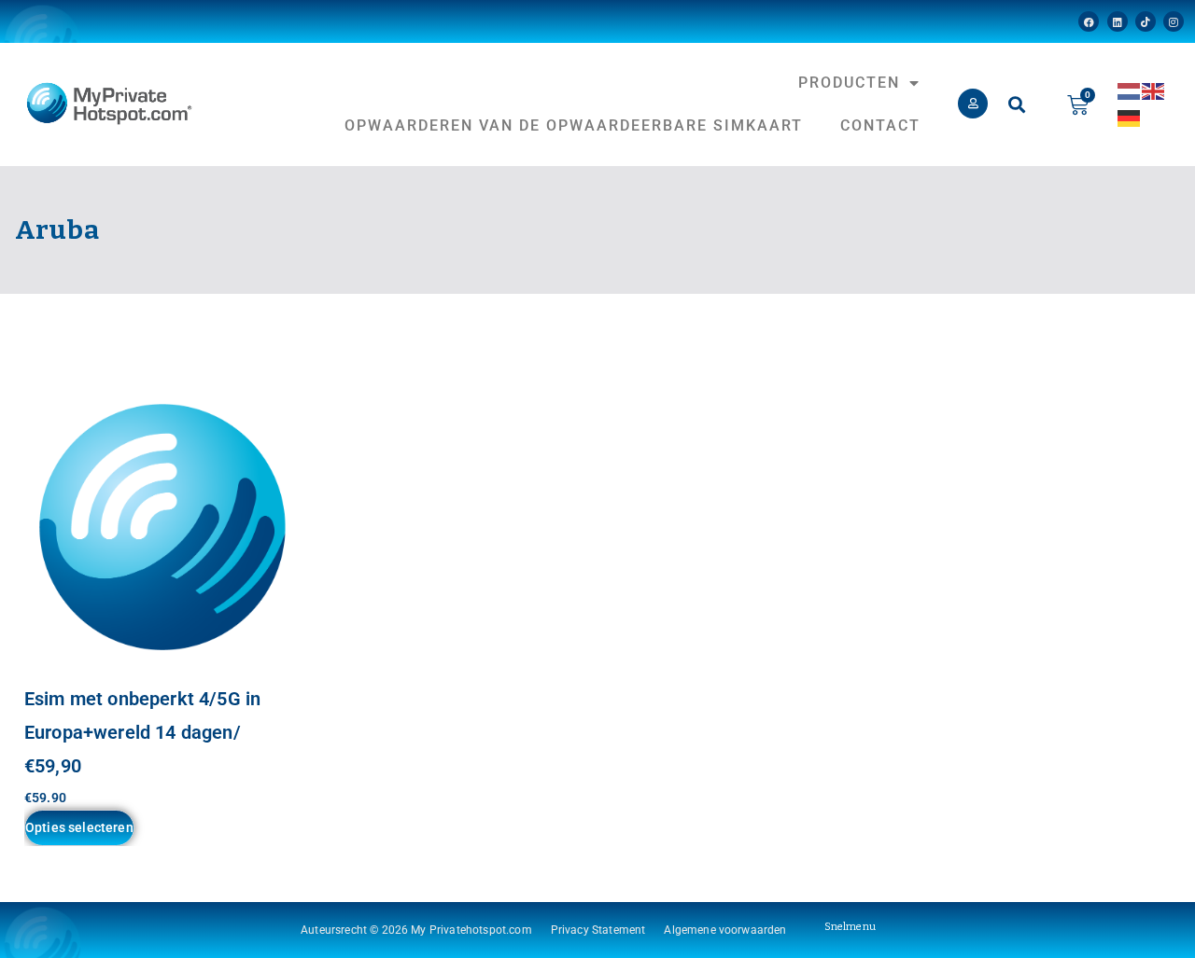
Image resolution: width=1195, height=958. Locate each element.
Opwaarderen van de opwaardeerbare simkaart (573, 125)
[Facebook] (1088, 21)
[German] (1130, 117)
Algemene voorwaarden (725, 930)
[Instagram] (1173, 21)
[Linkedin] (1117, 21)
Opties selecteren (79, 827)
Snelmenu (850, 927)
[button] (1016, 105)
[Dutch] (1130, 90)
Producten (849, 82)
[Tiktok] (1145, 21)
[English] (1154, 90)
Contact (880, 125)
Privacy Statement (598, 930)
